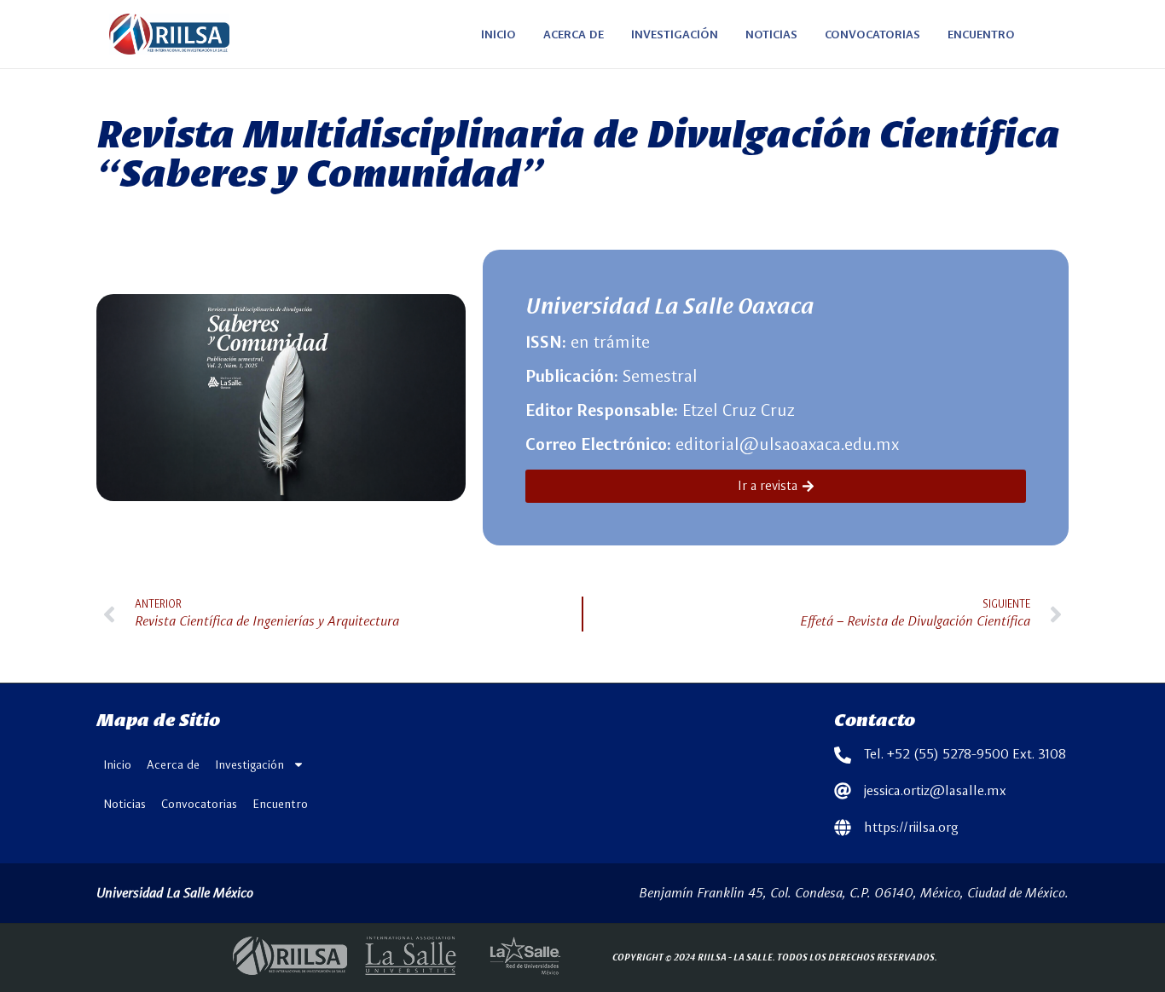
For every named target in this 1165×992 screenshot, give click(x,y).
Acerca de (173, 764)
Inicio (117, 764)
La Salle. (754, 956)
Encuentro (280, 803)
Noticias (124, 803)
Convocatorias (199, 803)
